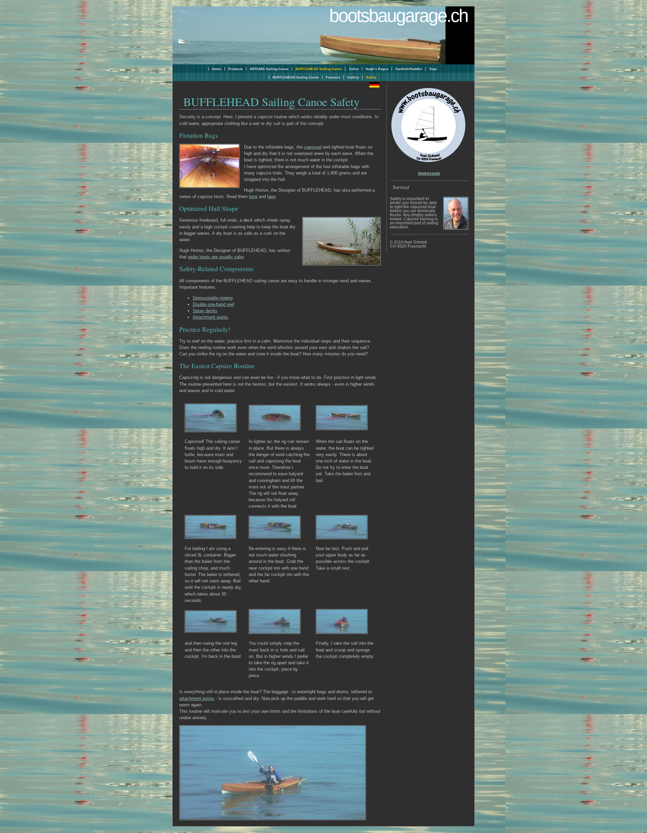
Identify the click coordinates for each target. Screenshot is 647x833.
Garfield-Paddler (408, 69)
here (253, 196)
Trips (433, 69)
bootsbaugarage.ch (398, 15)
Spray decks (205, 310)
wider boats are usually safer (216, 256)
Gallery (353, 77)
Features (333, 77)
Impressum (429, 173)
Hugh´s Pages (377, 69)
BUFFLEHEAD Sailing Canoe (296, 77)
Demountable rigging (213, 297)
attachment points (196, 698)
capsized (312, 147)
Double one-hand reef (213, 304)
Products (235, 69)
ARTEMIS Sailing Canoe (269, 69)
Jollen (354, 69)
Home (216, 69)
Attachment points (210, 317)
